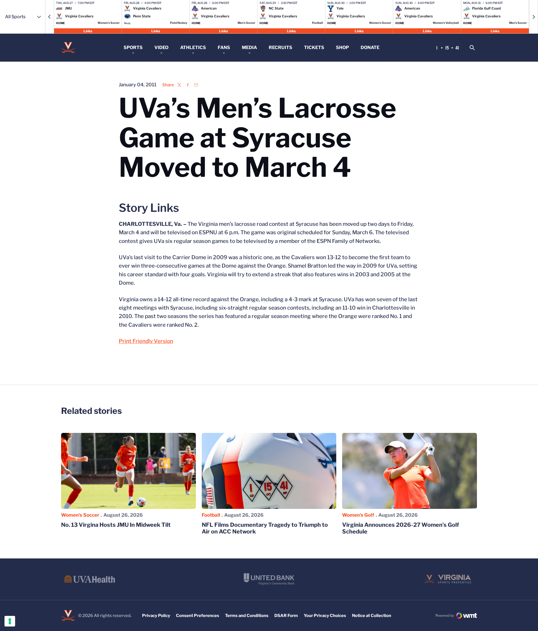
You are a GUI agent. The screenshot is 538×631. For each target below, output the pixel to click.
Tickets (314, 47)
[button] (49, 17)
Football (211, 515)
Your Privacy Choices (325, 615)
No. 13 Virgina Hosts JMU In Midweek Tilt (116, 524)
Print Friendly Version (146, 341)
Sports (133, 47)
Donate (370, 47)
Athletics (193, 47)
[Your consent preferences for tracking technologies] (9, 621)
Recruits (280, 47)
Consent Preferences (197, 615)
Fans (224, 47)
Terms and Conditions (246, 615)
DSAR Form (286, 615)
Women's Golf (358, 515)
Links (88, 31)
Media (249, 47)
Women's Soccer (80, 515)
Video (161, 47)
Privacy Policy (156, 615)
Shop (342, 47)
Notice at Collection (371, 615)
